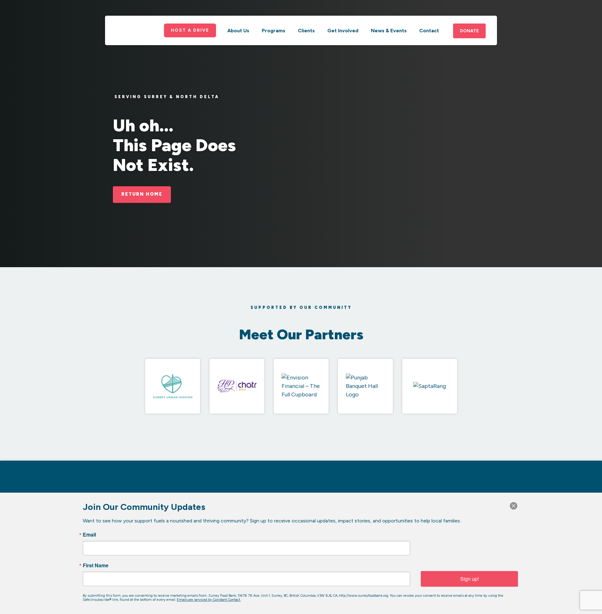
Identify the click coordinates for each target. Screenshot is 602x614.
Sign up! (469, 578)
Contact (429, 31)
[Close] (513, 506)
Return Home (141, 194)
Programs (273, 31)
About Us (238, 31)
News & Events (389, 31)
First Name (95, 565)
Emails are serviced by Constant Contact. (209, 600)
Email (89, 534)
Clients (306, 31)
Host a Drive (190, 30)
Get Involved (342, 31)
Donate (469, 31)
